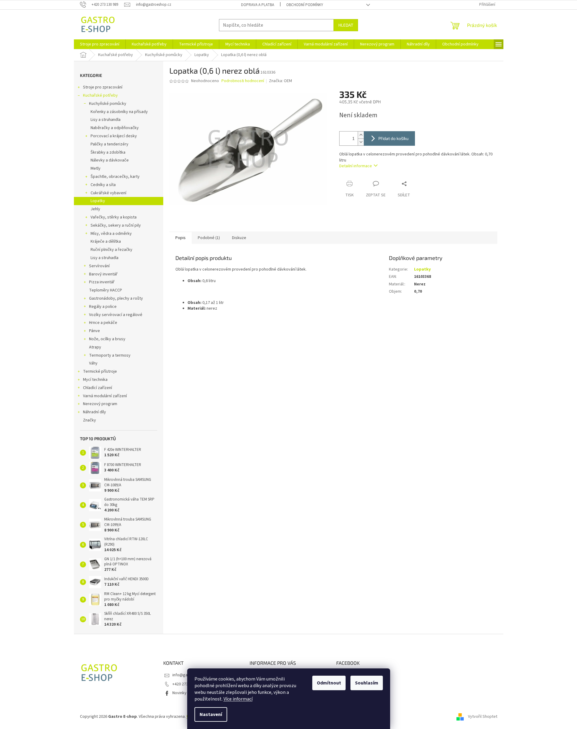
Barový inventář (103, 274)
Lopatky (98, 201)
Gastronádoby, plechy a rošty (116, 298)
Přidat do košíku (393, 138)
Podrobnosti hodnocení (242, 81)
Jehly (95, 209)
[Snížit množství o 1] (361, 141)
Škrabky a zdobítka (108, 152)
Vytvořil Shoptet (482, 717)
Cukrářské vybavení (108, 193)
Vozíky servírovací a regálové (115, 315)
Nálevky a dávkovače (110, 160)
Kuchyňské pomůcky (107, 104)
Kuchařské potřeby (100, 95)
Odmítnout (329, 683)
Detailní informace (355, 166)
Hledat (345, 25)
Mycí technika (95, 380)
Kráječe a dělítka (106, 241)
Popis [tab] (180, 238)
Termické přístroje (100, 371)
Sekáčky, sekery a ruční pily (116, 225)
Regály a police (103, 307)
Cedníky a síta (103, 185)
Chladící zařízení (97, 388)
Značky (89, 420)
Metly (96, 168)
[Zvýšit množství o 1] (361, 134)
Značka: (280, 81)
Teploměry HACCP (105, 290)
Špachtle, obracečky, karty (115, 177)
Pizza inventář (101, 282)
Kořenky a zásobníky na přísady (119, 112)
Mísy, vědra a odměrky (111, 234)
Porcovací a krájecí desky (114, 136)
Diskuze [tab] (239, 238)
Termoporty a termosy (110, 355)
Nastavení (211, 714)
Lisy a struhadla (104, 258)
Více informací (238, 699)
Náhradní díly (94, 412)
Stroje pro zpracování (102, 87)
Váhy (93, 363)
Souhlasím (366, 683)
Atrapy (95, 347)
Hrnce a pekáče (103, 323)
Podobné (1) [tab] (209, 238)
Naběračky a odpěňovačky (115, 128)
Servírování (99, 266)
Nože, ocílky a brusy (107, 339)
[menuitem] (99, 44)
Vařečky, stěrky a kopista (114, 217)
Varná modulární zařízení (105, 396)
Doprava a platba (257, 5)
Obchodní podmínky (304, 5)
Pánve (94, 331)
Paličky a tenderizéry (109, 144)
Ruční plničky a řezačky (111, 250)
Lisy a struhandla (106, 120)
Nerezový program (100, 404)
